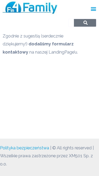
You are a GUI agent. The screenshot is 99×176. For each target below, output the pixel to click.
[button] (93, 8)
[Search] (85, 23)
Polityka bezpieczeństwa (24, 147)
